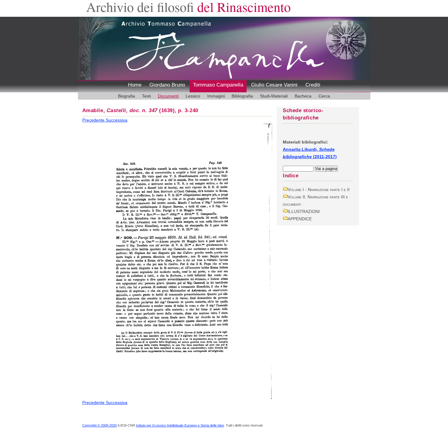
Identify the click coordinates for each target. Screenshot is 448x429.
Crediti (312, 85)
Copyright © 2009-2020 (99, 425)
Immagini (216, 96)
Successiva (116, 120)
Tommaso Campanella (218, 85)
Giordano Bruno (167, 85)
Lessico (193, 96)
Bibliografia (242, 96)
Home (134, 85)
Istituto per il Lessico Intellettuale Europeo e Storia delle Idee (180, 425)
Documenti (168, 96)
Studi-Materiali (274, 96)
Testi (146, 96)
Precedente (94, 120)
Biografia (126, 96)
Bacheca (303, 96)
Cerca (324, 96)
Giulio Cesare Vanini (274, 85)
